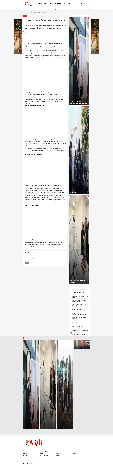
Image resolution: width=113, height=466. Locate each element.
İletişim (57, 453)
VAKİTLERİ (68, 3)
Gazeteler (25, 453)
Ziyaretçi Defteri (59, 458)
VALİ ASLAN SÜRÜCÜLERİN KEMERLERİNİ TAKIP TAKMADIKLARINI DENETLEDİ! (78, 313)
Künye (57, 455)
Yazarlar (74, 457)
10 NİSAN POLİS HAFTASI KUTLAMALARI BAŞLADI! (76, 325)
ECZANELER (61, 3)
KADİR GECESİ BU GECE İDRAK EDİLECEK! (78, 317)
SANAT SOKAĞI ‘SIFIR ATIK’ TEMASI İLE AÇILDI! (79, 304)
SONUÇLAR (53, 3)
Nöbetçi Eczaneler (43, 457)
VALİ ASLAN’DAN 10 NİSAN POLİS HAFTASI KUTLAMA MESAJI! (78, 333)
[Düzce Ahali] (29, 5)
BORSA (46, 3)
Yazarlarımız (25, 458)
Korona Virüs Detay (44, 455)
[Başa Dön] (111, 464)
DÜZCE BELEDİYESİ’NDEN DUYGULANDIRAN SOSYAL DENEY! (79, 329)
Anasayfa (25, 451)
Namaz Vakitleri (26, 457)
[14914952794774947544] (95, 54)
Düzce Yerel (86, 106)
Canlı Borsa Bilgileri (44, 451)
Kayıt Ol (25, 455)
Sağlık (25, 15)
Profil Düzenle (59, 457)
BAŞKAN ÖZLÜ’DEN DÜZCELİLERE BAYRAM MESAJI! (78, 300)
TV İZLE (40, 3)
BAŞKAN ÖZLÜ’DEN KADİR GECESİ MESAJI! (79, 296)
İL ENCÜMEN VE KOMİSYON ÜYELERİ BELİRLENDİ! (79, 321)
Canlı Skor (58, 451)
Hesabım (41, 453)
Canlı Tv (74, 451)
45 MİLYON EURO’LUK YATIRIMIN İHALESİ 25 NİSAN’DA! (78, 308)
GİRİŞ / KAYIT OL (85, 3)
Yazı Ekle (41, 458)
